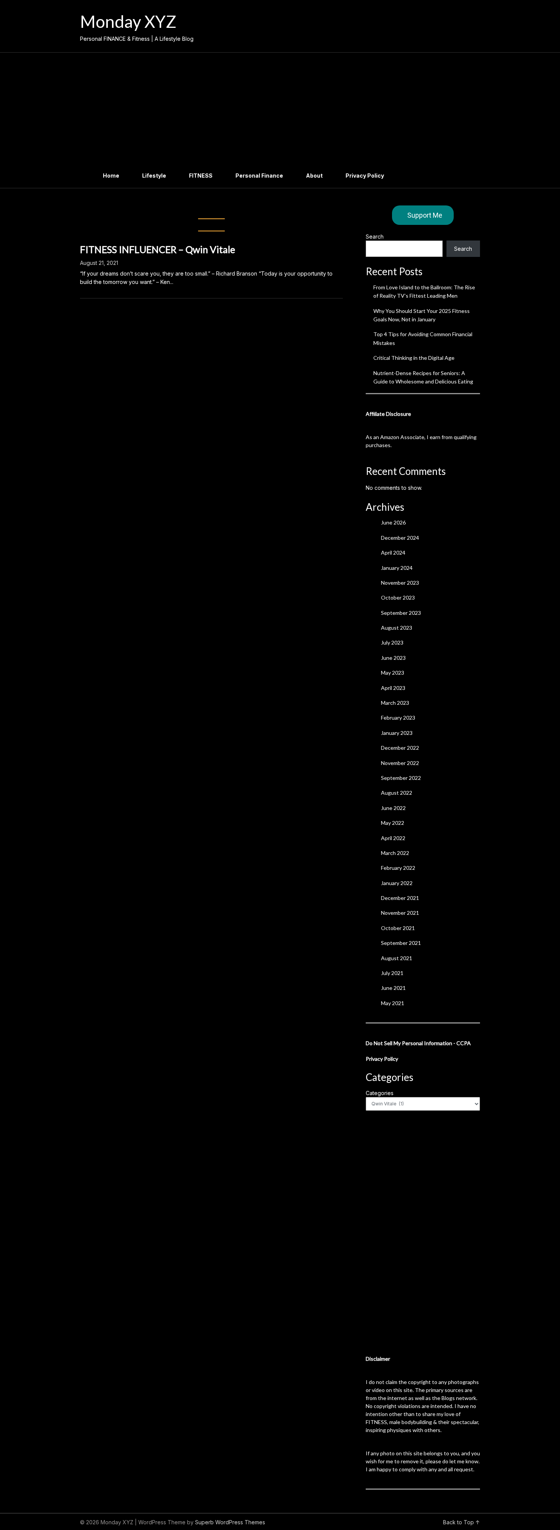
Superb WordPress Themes (230, 1522)
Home (111, 175)
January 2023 (397, 733)
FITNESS (201, 175)
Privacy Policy (365, 175)
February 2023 (398, 717)
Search (375, 236)
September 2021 (401, 943)
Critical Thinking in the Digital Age (413, 357)
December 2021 (400, 898)
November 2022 (400, 763)
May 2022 (392, 823)
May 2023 (392, 672)
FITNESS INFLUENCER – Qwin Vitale (157, 249)
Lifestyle (154, 175)
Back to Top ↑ (461, 1522)
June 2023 (393, 657)
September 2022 (401, 778)
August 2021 (396, 958)
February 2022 (398, 867)
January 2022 (397, 883)
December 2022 (400, 747)
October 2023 (398, 597)
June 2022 (393, 808)
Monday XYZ (128, 21)
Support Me (424, 215)
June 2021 (393, 988)
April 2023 (393, 688)
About (314, 175)
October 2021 (398, 928)
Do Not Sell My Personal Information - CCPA (418, 1043)
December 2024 (400, 537)
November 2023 (400, 582)
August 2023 (396, 627)
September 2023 (401, 612)
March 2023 (395, 702)
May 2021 (392, 1003)
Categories (380, 1093)
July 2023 (392, 642)
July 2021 (392, 973)
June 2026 (393, 522)
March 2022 (395, 853)
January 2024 (397, 568)
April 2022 (393, 838)
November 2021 (400, 912)
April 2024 (393, 552)
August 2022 (396, 792)
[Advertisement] (280, 109)
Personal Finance (259, 175)
